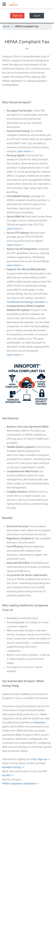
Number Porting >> (13, 767)
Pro (28, 722)
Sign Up (17, 15)
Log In (36, 15)
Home (6, 26)
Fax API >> (8, 775)
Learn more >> (25, 151)
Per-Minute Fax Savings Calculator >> (28, 302)
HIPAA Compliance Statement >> (20, 783)
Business (40, 722)
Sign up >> (44, 759)
